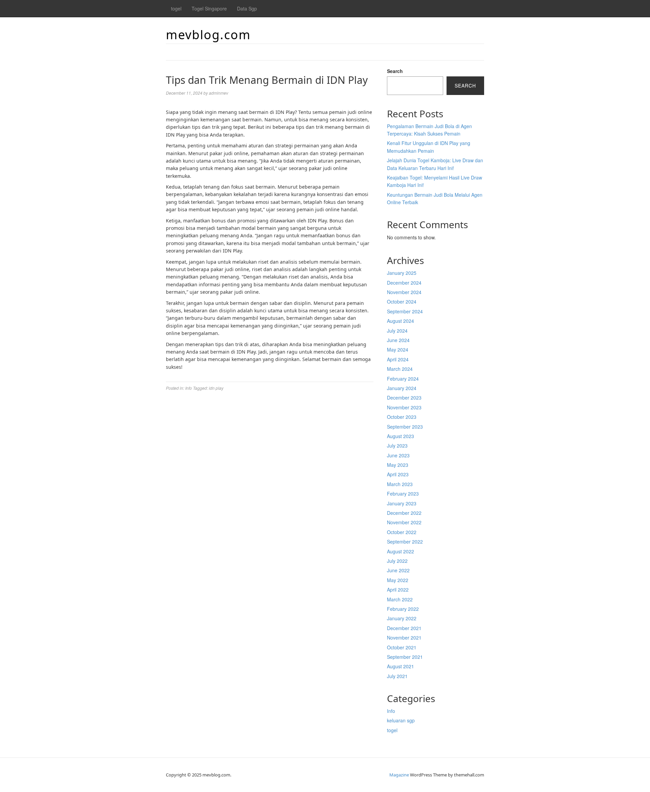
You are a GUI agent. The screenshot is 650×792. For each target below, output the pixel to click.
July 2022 (397, 560)
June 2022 (398, 570)
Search (395, 71)
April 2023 (398, 474)
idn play (216, 388)
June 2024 (398, 340)
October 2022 (401, 532)
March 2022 (400, 599)
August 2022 (400, 551)
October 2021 (401, 647)
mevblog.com (208, 34)
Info (188, 388)
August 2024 (400, 320)
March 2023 (400, 484)
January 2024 (401, 388)
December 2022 (404, 512)
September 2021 (405, 656)
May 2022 (397, 580)
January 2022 (401, 618)
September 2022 (405, 541)
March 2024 (400, 368)
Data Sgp (247, 8)
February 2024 (403, 378)
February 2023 (403, 493)
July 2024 (397, 330)
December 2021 (404, 628)
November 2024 (404, 292)
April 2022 (398, 589)
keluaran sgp (401, 720)
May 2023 (397, 464)
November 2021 (404, 637)
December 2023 (404, 397)
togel (176, 8)
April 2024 (398, 359)
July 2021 (397, 676)
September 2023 (405, 426)
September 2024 (405, 311)
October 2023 (401, 416)
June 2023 (398, 455)
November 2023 (404, 407)
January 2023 (401, 503)
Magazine (399, 775)
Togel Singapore (209, 8)
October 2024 (401, 301)
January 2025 (401, 272)
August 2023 (400, 436)
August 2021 (400, 666)
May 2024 (397, 349)
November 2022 (404, 522)
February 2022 (403, 608)
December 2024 (404, 282)
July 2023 (397, 445)
